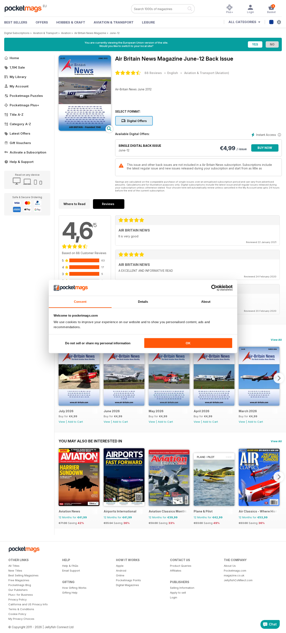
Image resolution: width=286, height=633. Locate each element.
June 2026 (112, 411)
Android (121, 570)
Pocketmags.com (235, 570)
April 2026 (201, 411)
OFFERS (42, 22)
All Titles (13, 565)
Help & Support (21, 162)
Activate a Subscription (28, 152)
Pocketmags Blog (19, 585)
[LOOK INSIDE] (85, 129)
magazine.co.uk (234, 575)
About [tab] (205, 301)
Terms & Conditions (21, 609)
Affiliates (175, 570)
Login (173, 597)
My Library (18, 77)
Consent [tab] (80, 301)
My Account (19, 86)
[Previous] (62, 378)
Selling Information (182, 587)
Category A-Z (20, 124)
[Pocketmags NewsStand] (25, 8)
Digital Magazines (127, 585)
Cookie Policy (17, 614)
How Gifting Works (74, 587)
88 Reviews (153, 73)
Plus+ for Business (20, 594)
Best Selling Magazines (23, 575)
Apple (120, 565)
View (62, 421)
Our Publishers (18, 589)
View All (276, 339)
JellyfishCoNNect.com (238, 580)
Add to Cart (75, 421)
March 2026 (248, 411)
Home (14, 58)
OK (188, 343)
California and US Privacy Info (28, 604)
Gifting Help (69, 592)
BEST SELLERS (15, 22)
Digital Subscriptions (17, 33)
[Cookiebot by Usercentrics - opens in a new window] (214, 288)
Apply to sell (178, 592)
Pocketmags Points (128, 580)
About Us (230, 565)
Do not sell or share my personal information (97, 343)
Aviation (66, 33)
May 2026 (156, 411)
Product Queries (180, 565)
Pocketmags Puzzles (26, 96)
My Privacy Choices (21, 618)
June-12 (115, 33)
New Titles (15, 570)
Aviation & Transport (114, 22)
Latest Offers (20, 133)
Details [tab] (143, 301)
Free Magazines (18, 580)
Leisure (148, 22)
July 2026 (66, 411)
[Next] (278, 378)
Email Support (71, 570)
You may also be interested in (90, 441)
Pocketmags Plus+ (24, 105)
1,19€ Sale (17, 67)
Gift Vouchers (20, 143)
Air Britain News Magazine (90, 33)
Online (120, 575)
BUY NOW (265, 147)
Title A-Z (16, 115)
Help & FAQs (70, 565)
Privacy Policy (17, 599)
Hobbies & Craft (70, 22)
